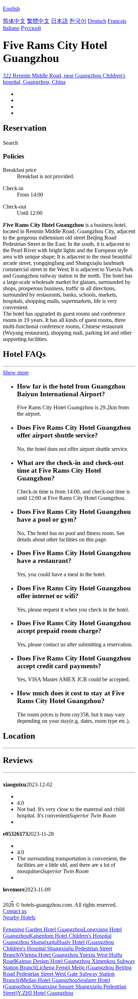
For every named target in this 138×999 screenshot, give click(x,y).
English (11, 9)
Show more (16, 373)
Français (117, 21)
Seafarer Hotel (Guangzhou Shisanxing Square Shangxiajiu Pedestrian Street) (64, 986)
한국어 (77, 21)
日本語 (59, 21)
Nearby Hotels (19, 917)
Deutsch (97, 21)
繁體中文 (38, 21)
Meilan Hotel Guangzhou (49, 980)
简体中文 (14, 21)
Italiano (11, 28)
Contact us (15, 911)
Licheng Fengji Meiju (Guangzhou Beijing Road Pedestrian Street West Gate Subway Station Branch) (67, 973)
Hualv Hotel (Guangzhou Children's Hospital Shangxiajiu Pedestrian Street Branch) (58, 948)
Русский (31, 28)
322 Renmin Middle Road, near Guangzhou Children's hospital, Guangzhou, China (64, 79)
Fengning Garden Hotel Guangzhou (43, 929)
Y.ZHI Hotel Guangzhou (45, 993)
